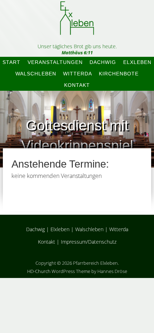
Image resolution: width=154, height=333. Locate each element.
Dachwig (103, 62)
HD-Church (38, 271)
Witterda (77, 73)
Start (11, 62)
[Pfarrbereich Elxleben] (77, 28)
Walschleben (35, 73)
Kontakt (77, 85)
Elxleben (137, 62)
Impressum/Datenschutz (88, 241)
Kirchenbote (119, 73)
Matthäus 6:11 (77, 52)
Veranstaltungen (55, 62)
